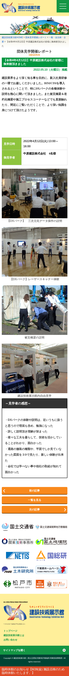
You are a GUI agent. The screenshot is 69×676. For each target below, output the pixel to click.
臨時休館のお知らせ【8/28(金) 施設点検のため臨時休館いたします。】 (33, 671)
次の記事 (34, 509)
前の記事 (34, 490)
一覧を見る (34, 499)
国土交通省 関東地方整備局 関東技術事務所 (16, 602)
